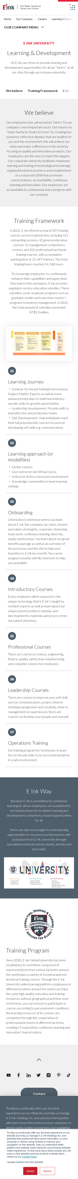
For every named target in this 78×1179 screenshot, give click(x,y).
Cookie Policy (29, 1156)
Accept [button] (30, 1171)
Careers (42, 19)
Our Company (24, 19)
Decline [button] (47, 1171)
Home (7, 19)
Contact (39, 1094)
